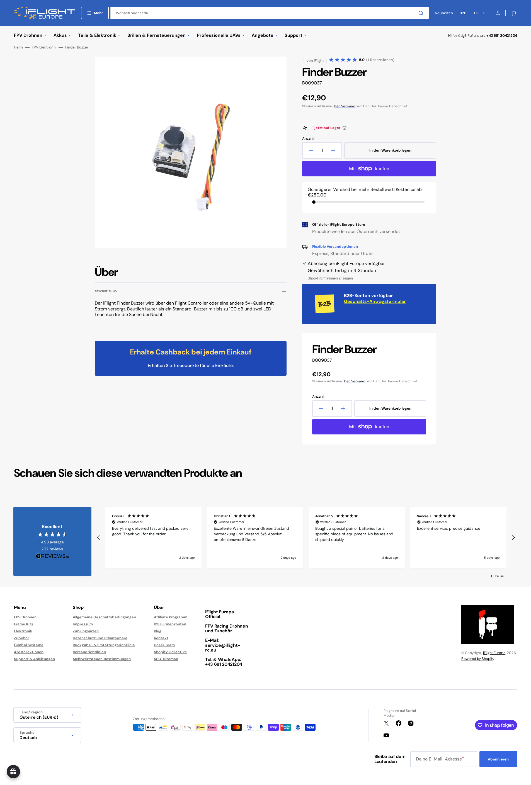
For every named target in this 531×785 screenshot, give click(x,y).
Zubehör (21, 638)
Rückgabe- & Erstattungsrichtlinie (104, 645)
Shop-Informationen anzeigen (330, 278)
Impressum (83, 624)
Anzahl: (308, 138)
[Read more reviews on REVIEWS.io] (52, 556)
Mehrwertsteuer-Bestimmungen (102, 659)
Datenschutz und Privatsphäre (100, 638)
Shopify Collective (170, 652)
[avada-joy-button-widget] (13, 771)
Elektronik (23, 631)
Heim (18, 47)
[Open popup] (344, 128)
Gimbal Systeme (28, 645)
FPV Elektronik (44, 47)
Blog (157, 631)
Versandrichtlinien (89, 652)
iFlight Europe (494, 652)
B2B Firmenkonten (170, 624)
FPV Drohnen (25, 617)
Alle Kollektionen (28, 652)
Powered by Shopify (477, 658)
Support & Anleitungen (34, 659)
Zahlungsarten (86, 631)
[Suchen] (422, 13)
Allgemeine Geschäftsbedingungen (104, 617)
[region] (306, 537)
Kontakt (161, 638)
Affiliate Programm (170, 617)
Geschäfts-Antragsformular (375, 301)
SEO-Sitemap (166, 659)
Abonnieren (498, 759)
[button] (512, 13)
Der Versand (345, 106)
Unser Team (164, 645)
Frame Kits (23, 624)
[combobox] (269, 13)
